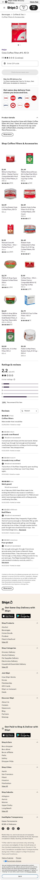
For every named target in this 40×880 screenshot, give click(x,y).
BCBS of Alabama (9, 824)
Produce (5, 636)
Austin (4, 771)
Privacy (18, 858)
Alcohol (5, 627)
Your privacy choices (14, 861)
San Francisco (7, 774)
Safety (4, 758)
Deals (4, 692)
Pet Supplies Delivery (10, 658)
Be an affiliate (7, 752)
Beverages (6, 630)
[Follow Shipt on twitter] (18, 828)
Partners (5, 714)
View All (5, 642)
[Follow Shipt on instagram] (8, 828)
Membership (7, 683)
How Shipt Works (9, 677)
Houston (5, 780)
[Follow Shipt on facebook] (3, 828)
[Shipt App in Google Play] (23, 616)
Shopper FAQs (7, 761)
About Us (5, 702)
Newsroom (6, 708)
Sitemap (5, 717)
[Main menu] (4, 8)
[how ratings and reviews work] (14, 379)
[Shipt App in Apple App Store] (8, 616)
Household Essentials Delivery (14, 664)
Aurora (4, 799)
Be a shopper (7, 746)
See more (22, 530)
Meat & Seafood (8, 639)
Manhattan (6, 783)
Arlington (5, 796)
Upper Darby (7, 805)
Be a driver (6, 749)
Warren (5, 802)
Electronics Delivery (10, 661)
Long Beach (6, 808)
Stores (4, 680)
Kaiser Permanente (9, 821)
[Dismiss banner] (3, 2)
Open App (34, 2)
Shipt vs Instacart (9, 689)
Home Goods (7, 633)
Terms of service (7, 858)
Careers (5, 705)
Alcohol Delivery (8, 655)
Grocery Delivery (8, 652)
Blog (3, 711)
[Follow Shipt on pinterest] (13, 828)
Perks (4, 755)
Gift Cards (6, 686)
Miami (4, 777)
